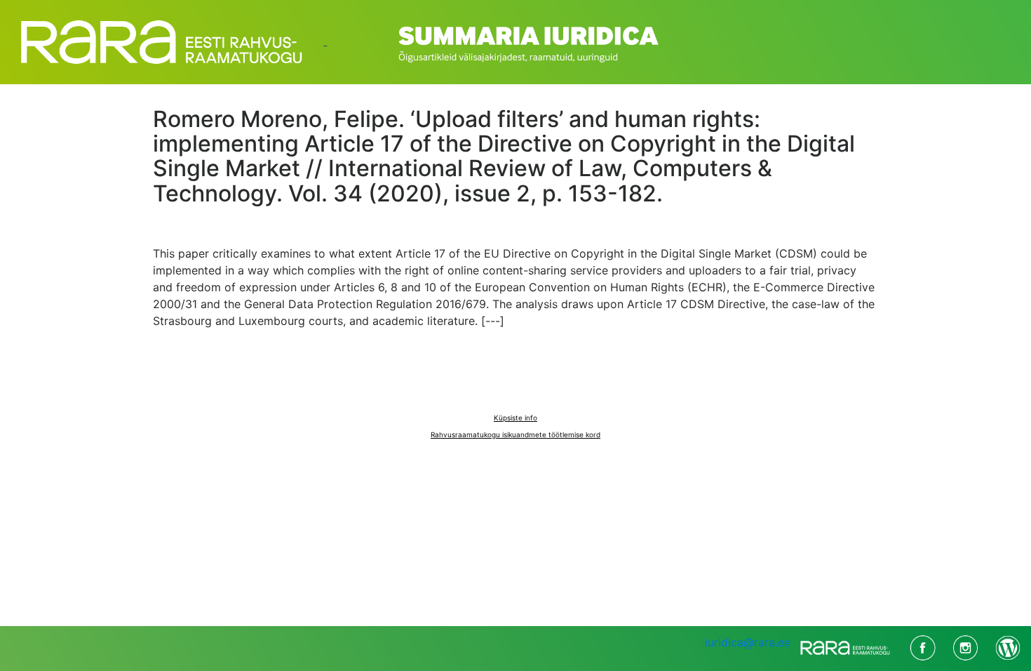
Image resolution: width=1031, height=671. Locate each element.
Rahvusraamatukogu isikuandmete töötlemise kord (515, 434)
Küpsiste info (515, 417)
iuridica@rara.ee (747, 642)
